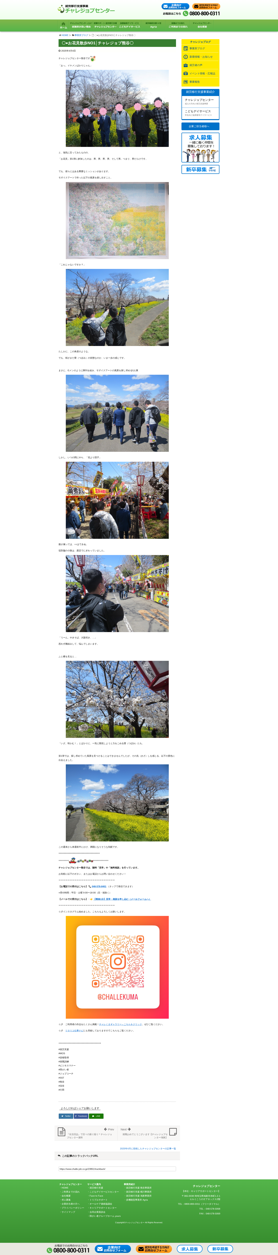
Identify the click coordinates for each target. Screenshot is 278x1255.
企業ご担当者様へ (199, 126)
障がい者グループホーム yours (105, 1216)
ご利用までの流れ (71, 1191)
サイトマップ (68, 1212)
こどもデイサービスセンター (104, 1191)
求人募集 (66, 1199)
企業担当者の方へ (71, 1204)
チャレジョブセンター (199, 101)
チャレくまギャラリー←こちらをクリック (120, 1024)
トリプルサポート (99, 1199)
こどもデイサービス (198, 113)
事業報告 (195, 81)
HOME (65, 35)
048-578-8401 (99, 886)
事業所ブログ (81, 35)
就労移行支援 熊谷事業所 (139, 1187)
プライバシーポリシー (73, 1208)
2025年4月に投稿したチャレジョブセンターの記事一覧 (148, 1148)
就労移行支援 (96, 1187)
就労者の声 (196, 65)
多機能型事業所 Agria (137, 1199)
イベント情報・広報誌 (202, 73)
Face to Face (96, 1195)
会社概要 (66, 1195)
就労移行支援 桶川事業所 (139, 1191)
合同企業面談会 (97, 1212)
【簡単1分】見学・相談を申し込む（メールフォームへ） (122, 899)
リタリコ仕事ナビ (74, 1030)
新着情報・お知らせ (201, 56)
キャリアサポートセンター (103, 1208)
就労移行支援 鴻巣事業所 (139, 1195)
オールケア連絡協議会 (101, 1204)
